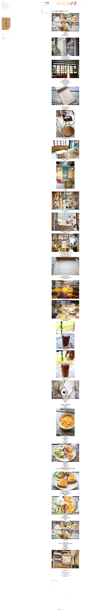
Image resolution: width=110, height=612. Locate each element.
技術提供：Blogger (62, 609)
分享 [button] (41, 9)
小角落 (46, 3)
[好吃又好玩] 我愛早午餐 (55, 580)
